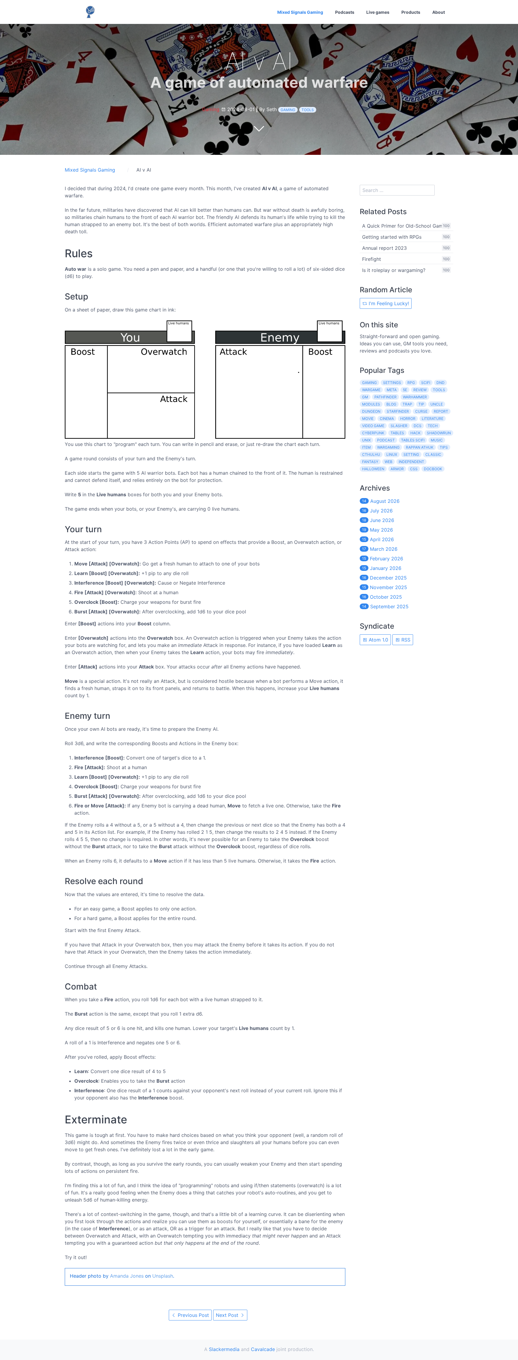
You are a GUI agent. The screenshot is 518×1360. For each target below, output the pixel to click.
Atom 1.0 (377, 640)
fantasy (370, 461)
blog (391, 404)
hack (415, 433)
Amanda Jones (127, 1276)
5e (405, 390)
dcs (417, 425)
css (414, 469)
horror (407, 418)
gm (365, 397)
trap (407, 404)
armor (397, 469)
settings (392, 382)
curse (421, 411)
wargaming (388, 447)
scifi (425, 382)
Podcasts (344, 12)
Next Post (228, 1315)
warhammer (415, 397)
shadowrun (439, 433)
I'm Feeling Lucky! (388, 303)
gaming (288, 110)
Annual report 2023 (384, 248)
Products (410, 12)
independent (411, 461)
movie (368, 418)
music (437, 440)
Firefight (371, 259)
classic (433, 454)
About (438, 12)
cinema (387, 418)
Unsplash (162, 1276)
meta (392, 390)
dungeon (371, 411)
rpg (411, 382)
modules (371, 404)
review (420, 390)
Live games (377, 12)
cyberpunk (373, 433)
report (441, 411)
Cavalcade (263, 1349)
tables (397, 433)
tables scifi (412, 440)
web (388, 461)
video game (373, 425)
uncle (436, 404)
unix (366, 440)
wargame (371, 390)
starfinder (398, 411)
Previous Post (192, 1315)
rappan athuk (419, 447)
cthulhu (371, 454)
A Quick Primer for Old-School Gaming (406, 226)
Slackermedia (224, 1349)
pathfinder (385, 397)
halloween (373, 469)
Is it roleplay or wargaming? (393, 270)
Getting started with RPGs (391, 237)
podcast (386, 440)
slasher (399, 425)
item (366, 447)
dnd (440, 382)
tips (444, 447)
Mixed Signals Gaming (300, 12)
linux (391, 454)
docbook (433, 469)
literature (432, 418)
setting (411, 454)
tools (308, 110)
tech (433, 425)
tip (421, 404)
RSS (405, 640)
